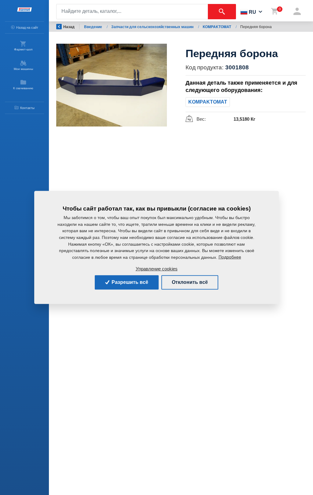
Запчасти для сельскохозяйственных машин (152, 26)
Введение (93, 26)
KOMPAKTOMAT (217, 26)
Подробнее (230, 257)
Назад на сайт (27, 27)
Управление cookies (157, 268)
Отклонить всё (190, 282)
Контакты (27, 108)
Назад (69, 26)
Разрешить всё (129, 282)
